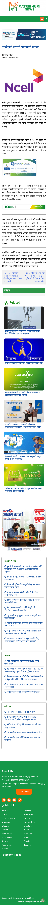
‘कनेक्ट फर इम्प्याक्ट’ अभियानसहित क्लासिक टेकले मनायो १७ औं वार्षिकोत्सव (23, 490)
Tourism (27, 845)
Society (5, 841)
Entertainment (8, 818)
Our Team (24, 792)
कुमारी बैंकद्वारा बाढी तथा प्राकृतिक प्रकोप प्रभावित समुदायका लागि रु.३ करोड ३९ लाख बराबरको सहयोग (23, 569)
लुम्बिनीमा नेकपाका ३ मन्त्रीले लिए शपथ (21, 712)
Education (28, 814)
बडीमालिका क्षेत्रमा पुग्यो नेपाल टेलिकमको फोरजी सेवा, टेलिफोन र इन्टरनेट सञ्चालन (22, 332)
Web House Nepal (38, 901)
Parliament (29, 833)
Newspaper (7, 833)
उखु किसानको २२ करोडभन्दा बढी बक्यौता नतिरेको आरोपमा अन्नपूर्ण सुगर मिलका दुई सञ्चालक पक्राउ (23, 670)
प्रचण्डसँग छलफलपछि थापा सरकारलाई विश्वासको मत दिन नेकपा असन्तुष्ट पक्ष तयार (20, 718)
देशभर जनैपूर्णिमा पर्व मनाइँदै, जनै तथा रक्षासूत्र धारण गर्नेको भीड (22, 601)
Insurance (6, 822)
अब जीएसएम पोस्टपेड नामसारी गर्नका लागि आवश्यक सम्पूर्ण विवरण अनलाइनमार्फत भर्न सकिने (23, 426)
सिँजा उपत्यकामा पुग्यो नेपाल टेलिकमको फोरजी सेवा (24, 363)
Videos (5, 849)
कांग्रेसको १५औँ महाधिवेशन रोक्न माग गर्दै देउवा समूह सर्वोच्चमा (23, 726)
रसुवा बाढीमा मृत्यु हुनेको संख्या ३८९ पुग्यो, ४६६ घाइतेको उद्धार (22, 617)
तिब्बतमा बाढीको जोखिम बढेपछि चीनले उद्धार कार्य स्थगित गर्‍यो (22, 594)
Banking (27, 811)
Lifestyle (28, 826)
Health (27, 818)
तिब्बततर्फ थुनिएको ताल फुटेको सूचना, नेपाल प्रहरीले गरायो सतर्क (22, 586)
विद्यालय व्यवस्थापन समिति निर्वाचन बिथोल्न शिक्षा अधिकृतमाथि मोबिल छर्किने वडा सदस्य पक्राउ (23, 678)
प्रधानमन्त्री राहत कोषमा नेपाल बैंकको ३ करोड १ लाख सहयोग (22, 578)
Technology (7, 845)
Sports (27, 841)
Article (5, 811)
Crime (4, 814)
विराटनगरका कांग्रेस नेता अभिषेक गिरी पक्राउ (23, 692)
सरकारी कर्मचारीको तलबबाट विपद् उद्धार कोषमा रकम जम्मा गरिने (23, 624)
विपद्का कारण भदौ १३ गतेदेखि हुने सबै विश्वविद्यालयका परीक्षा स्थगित (19, 609)
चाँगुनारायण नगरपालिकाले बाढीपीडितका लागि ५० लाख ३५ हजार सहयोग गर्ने (22, 632)
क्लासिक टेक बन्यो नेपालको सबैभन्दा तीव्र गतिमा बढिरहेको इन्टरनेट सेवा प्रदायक (22, 394)
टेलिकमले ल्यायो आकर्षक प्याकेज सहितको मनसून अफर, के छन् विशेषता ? (23, 458)
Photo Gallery (8, 837)
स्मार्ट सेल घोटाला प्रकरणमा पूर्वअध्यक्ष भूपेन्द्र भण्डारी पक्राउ (21, 662)
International (29, 822)
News (26, 830)
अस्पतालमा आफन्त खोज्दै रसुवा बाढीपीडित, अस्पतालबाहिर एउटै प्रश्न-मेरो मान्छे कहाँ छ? (21, 640)
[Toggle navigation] (42, 19)
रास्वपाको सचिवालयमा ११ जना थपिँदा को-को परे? (25, 732)
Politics (27, 837)
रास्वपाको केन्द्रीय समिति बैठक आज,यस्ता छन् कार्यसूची (22, 739)
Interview (6, 826)
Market (5, 830)
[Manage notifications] (43, 900)
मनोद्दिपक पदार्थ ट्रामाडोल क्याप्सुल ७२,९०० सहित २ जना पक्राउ (23, 686)
